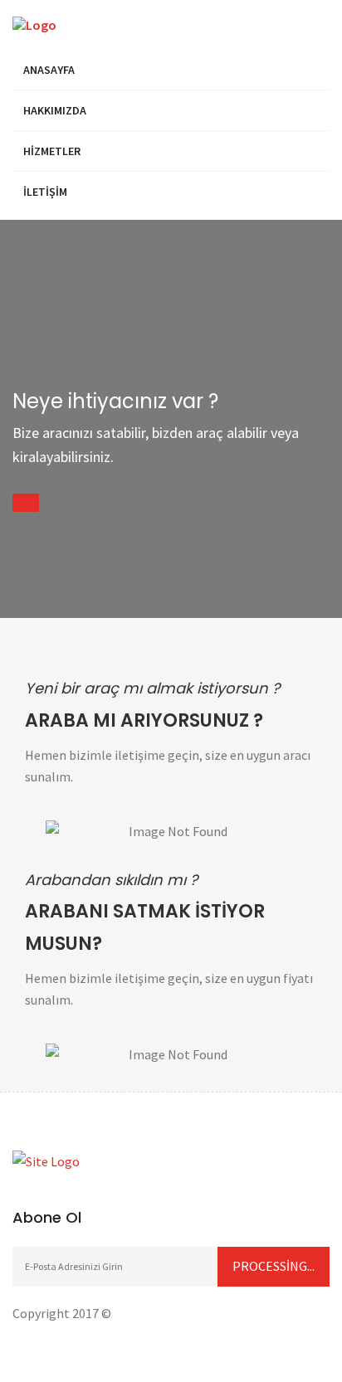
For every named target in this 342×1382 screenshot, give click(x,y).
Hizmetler (52, 151)
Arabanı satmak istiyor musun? (145, 927)
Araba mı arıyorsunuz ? (144, 720)
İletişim (45, 191)
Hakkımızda (54, 110)
